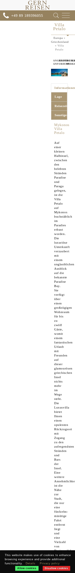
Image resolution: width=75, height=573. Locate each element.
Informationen (60, 87)
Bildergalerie (59, 60)
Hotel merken (67, 62)
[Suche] (56, 15)
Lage (58, 96)
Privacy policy (50, 563)
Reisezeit (61, 106)
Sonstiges (61, 115)
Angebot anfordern (52, 62)
